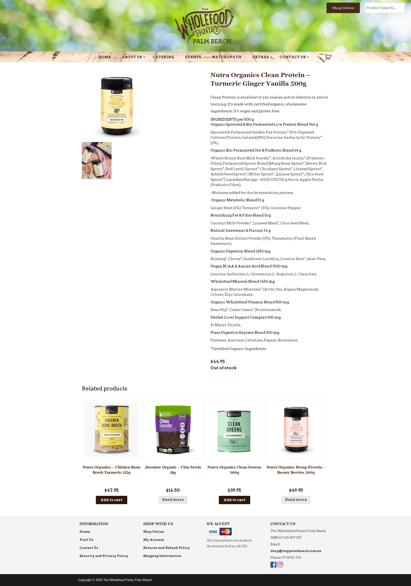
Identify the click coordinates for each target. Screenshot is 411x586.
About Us (132, 57)
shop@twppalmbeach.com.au (295, 551)
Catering (163, 57)
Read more (173, 499)
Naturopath (226, 57)
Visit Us (86, 540)
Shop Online (343, 8)
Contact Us (292, 57)
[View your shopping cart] (329, 57)
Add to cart (111, 500)
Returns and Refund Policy (166, 548)
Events (193, 57)
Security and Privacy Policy (103, 556)
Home (104, 57)
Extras (260, 57)
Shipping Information (162, 556)
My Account (153, 540)
